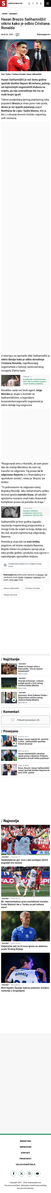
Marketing (25, 1141)
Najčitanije (11, 659)
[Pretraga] (33, 3)
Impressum (25, 1147)
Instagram (37, 577)
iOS (46, 575)
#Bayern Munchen (10, 595)
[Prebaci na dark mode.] (29, 3)
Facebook (28, 577)
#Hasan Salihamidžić (11, 588)
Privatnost (26, 1158)
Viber (16, 580)
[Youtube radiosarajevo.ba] (37, 1173)
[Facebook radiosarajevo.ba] (13, 1173)
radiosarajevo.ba (34, 1182)
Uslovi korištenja (25, 1164)
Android (40, 575)
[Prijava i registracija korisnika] (37, 3)
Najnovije (11, 820)
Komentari (11, 711)
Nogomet (13, 14)
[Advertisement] (25, 237)
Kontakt (25, 1152)
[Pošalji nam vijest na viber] (29, 1173)
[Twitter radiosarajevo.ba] (21, 1173)
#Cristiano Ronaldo (32, 588)
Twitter (20, 577)
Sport (5, 14)
